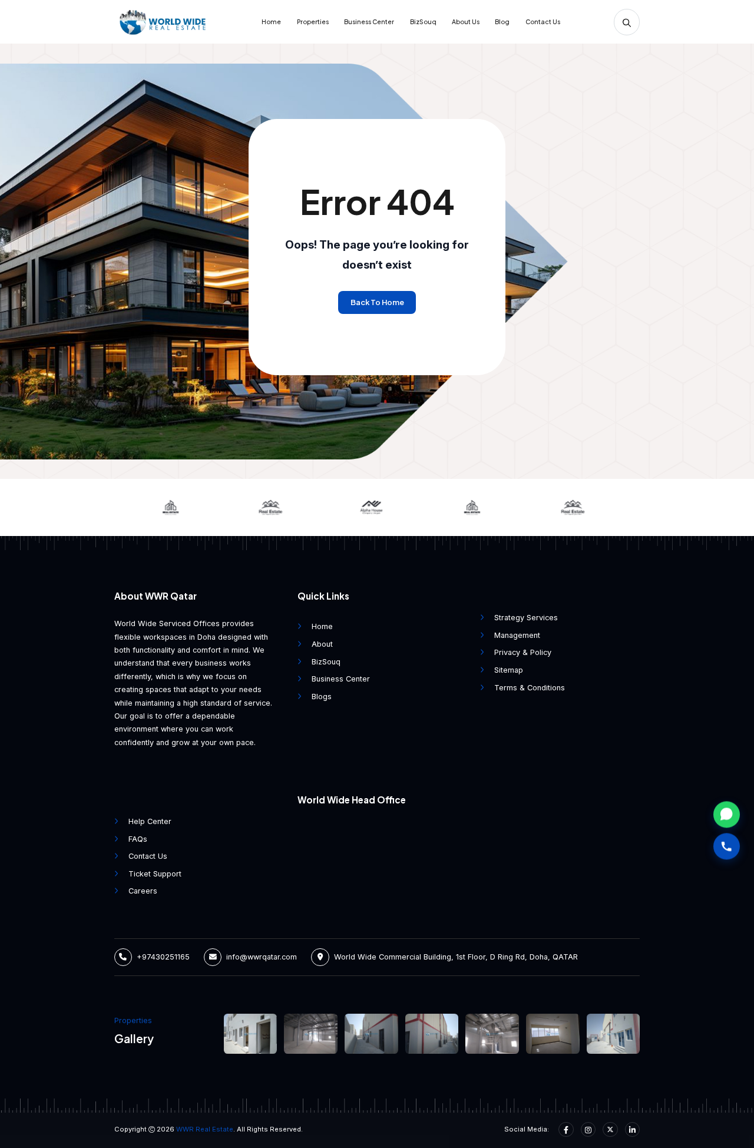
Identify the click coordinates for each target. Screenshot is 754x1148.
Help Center (149, 821)
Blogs (322, 696)
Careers (142, 890)
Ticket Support (154, 873)
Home (271, 21)
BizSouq (423, 21)
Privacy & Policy (522, 652)
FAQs (137, 839)
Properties (313, 21)
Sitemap (508, 670)
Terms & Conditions (529, 687)
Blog (502, 21)
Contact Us (542, 21)
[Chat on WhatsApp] (726, 814)
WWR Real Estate (204, 1129)
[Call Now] (726, 846)
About (322, 644)
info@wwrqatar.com (261, 956)
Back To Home (377, 302)
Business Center (369, 21)
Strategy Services (526, 617)
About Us (465, 21)
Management (517, 635)
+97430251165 (163, 956)
